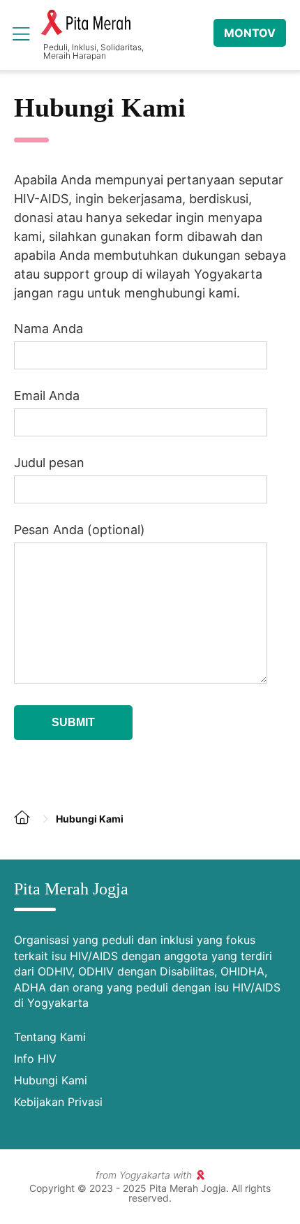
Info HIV (35, 1059)
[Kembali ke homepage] (28, 828)
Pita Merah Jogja (85, 23)
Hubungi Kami (50, 1080)
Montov (250, 33)
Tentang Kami (50, 1037)
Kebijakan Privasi (58, 1102)
